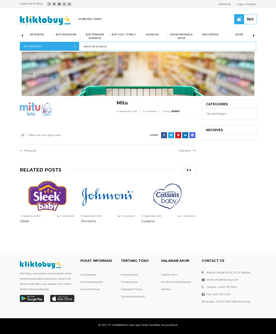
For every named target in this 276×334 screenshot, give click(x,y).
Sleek (24, 221)
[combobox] (49, 46)
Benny (176, 111)
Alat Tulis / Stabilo (123, 34)
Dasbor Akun (169, 274)
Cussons (147, 221)
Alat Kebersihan (66, 34)
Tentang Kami (129, 282)
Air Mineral (37, 34)
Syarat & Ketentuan (133, 296)
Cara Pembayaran (91, 282)
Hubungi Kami (129, 274)
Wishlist (166, 289)
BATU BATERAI (210, 34)
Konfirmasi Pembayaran (176, 282)
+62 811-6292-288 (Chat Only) (233, 301)
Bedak (239, 34)
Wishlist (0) (224, 4)
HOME (29, 74)
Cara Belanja (88, 274)
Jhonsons (88, 221)
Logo (42, 74)
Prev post (30, 150)
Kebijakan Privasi (131, 289)
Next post (185, 150)
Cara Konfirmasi (90, 289)
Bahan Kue (152, 34)
